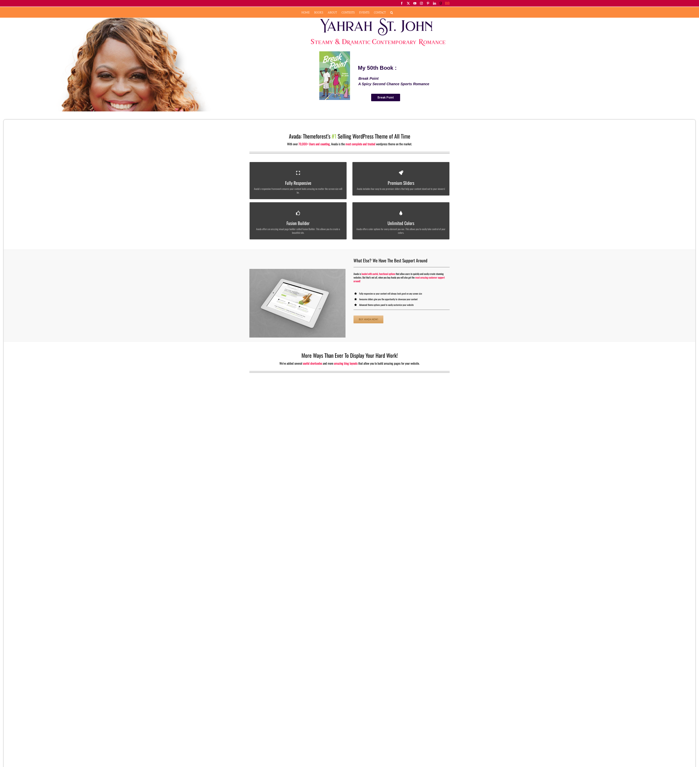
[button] (391, 12)
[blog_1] (297, 303)
